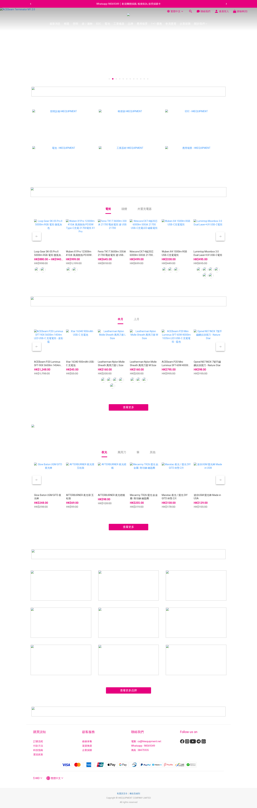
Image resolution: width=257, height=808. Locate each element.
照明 (75, 23)
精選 (66, 23)
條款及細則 (135, 793)
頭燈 (124, 209)
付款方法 (38, 745)
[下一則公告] (226, 3)
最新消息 (55, 23)
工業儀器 (118, 23)
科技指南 (38, 750)
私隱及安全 (122, 793)
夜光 (104, 452)
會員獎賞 (170, 23)
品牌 (130, 23)
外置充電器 (145, 209)
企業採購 (185, 23)
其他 (152, 452)
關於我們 (199, 23)
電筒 (108, 209)
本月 (120, 319)
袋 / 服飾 (87, 23)
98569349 (149, 745)
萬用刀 (122, 452)
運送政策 (38, 754)
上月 (136, 319)
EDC (98, 23)
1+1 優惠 (156, 23)
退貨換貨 (87, 745)
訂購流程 (38, 741)
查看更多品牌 (128, 690)
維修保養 (87, 741)
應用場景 (142, 23)
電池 (107, 23)
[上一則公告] (30, 3)
